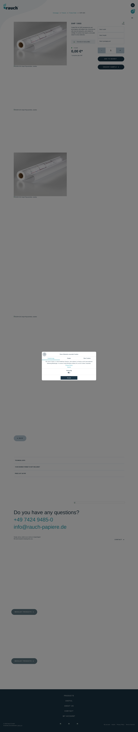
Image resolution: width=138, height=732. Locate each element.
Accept (69, 378)
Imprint (69, 367)
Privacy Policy (69, 365)
